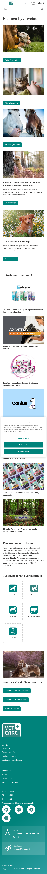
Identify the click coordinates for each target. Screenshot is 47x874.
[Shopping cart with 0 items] (26, 3)
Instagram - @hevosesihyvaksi (16, 699)
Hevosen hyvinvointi (12, 145)
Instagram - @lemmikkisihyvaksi (17, 690)
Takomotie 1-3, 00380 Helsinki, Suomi (26, 835)
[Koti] (11, 3)
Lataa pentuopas (10, 203)
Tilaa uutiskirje (10, 259)
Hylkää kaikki (23, 444)
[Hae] (42, 9)
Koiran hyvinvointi (12, 60)
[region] (23, 437)
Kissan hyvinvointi (11, 103)
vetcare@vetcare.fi (22, 849)
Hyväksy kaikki (23, 451)
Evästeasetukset (23, 438)
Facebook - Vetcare (12, 709)
